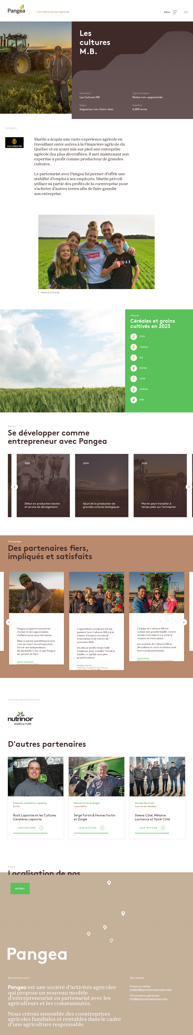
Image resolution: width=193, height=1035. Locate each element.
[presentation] (14, 487)
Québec (20, 889)
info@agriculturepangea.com (149, 999)
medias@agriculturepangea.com (151, 990)
